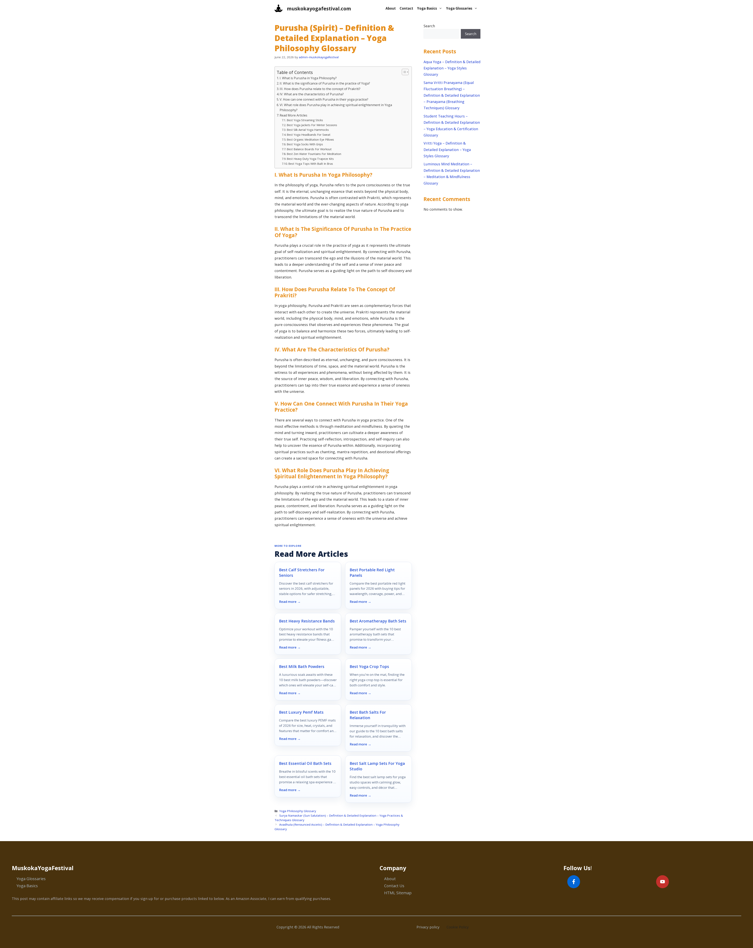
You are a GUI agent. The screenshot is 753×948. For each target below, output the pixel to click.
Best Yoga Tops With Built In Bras (310, 164)
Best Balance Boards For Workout (309, 149)
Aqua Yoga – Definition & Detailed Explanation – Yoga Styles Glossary (452, 68)
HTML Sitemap (398, 892)
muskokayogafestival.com (319, 8)
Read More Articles (293, 115)
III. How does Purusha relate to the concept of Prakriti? (320, 89)
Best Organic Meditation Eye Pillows (310, 139)
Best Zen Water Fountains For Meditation (314, 154)
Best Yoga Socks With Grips (305, 144)
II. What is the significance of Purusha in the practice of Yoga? (325, 83)
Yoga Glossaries (459, 8)
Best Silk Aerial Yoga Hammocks (308, 130)
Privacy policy (428, 927)
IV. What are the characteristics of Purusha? (312, 94)
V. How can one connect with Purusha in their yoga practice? (324, 99)
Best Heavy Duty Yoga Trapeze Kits (310, 159)
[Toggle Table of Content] (403, 72)
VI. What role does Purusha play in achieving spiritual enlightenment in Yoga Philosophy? (336, 107)
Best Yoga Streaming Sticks (305, 120)
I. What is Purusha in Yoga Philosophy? (308, 78)
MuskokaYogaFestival (43, 868)
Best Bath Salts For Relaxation (368, 715)
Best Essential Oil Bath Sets (305, 763)
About (391, 8)
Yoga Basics (427, 8)
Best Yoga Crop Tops (369, 666)
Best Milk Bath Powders (301, 666)
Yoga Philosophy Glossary (297, 811)
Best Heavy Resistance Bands (307, 621)
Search (429, 26)
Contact (406, 8)
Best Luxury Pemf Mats (301, 712)
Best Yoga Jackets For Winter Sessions (312, 125)
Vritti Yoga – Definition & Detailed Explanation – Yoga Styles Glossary (447, 149)
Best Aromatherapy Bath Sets (378, 621)
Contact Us (394, 885)
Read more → (290, 602)
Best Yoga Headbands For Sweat (308, 134)
